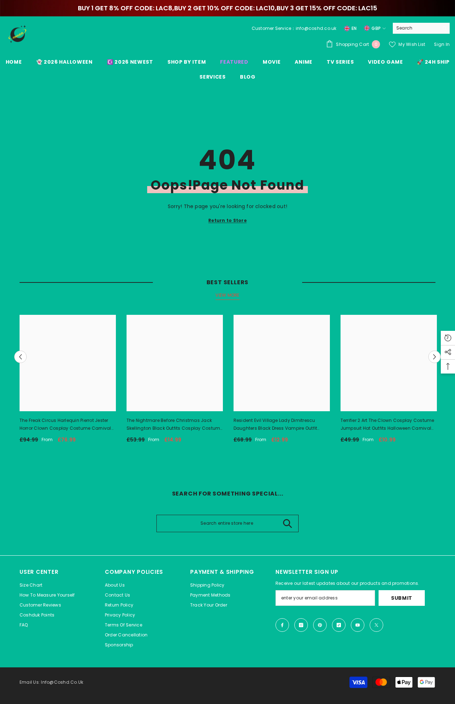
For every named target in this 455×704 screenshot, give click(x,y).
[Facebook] (282, 625)
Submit (401, 598)
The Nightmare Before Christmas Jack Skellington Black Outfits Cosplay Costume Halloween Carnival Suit (175, 424)
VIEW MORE (227, 295)
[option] (67, 382)
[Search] (421, 28)
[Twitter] (376, 625)
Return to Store (227, 220)
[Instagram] (301, 625)
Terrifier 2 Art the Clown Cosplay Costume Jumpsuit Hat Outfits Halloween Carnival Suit (387, 424)
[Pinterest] (320, 625)
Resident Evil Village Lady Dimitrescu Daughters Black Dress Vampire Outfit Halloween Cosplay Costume (275, 424)
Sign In (442, 44)
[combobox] (416, 28)
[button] (20, 357)
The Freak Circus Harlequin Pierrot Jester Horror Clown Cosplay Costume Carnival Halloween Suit (65, 424)
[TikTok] (339, 625)
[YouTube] (357, 625)
